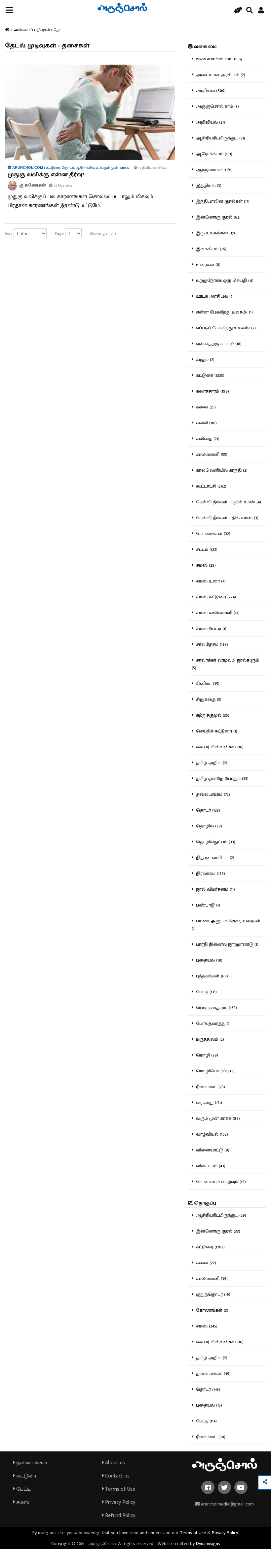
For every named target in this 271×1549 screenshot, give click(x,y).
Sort (8, 233)
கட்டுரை (25, 1476)
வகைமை (204, 47)
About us (114, 1462)
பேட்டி (23, 1489)
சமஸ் (22, 1502)
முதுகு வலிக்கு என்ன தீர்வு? (46, 175)
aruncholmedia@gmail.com (227, 1504)
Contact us (117, 1476)
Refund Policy (119, 1515)
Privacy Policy (119, 1502)
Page (59, 233)
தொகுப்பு (204, 1203)
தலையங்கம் (31, 1462)
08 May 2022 (62, 186)
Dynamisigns (208, 1543)
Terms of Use (119, 1489)
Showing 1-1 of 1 (103, 233)
